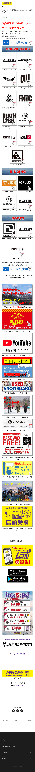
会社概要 (4, 758)
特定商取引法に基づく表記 (8, 746)
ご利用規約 (4, 752)
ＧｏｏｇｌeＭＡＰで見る (17, 654)
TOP (3, 6)
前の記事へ (5, 720)
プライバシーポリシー (7, 740)
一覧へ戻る (17, 720)
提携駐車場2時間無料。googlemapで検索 (17, 639)
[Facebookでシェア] (13, 710)
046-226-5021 (20, 685)
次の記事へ (29, 720)
